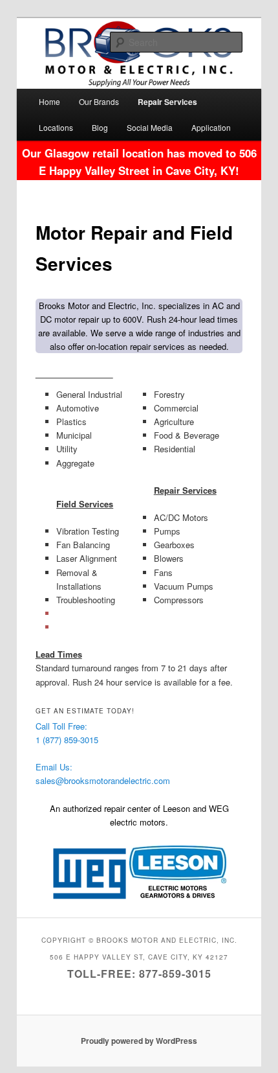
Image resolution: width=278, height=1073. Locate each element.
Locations (56, 127)
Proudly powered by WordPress (139, 1040)
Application (211, 127)
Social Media (150, 127)
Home (49, 101)
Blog (100, 127)
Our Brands (99, 101)
